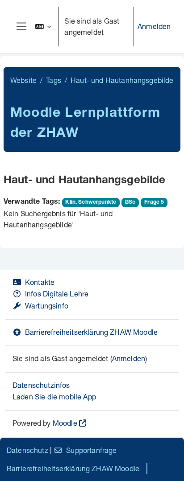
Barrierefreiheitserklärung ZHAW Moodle (91, 332)
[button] (43, 26)
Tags (53, 80)
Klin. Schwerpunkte (90, 202)
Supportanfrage (91, 450)
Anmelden (154, 26)
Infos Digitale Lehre (56, 293)
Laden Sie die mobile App (54, 396)
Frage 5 (154, 202)
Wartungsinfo (46, 305)
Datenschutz (27, 450)
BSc (130, 202)
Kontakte (39, 282)
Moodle (65, 423)
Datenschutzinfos (41, 385)
